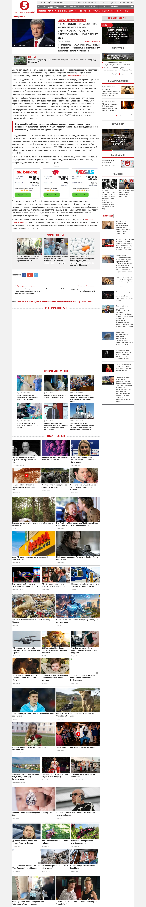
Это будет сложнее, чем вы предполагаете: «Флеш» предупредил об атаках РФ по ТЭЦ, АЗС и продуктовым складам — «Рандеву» (125, 245)
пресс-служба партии (77, 76)
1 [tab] (113, 74)
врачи (90, 302)
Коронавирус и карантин (77, 20)
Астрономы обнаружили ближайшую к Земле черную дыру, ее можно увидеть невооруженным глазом (33, 291)
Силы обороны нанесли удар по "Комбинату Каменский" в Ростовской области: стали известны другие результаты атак (124, 338)
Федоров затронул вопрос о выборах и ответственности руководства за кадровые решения (123, 354)
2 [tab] (116, 74)
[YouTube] (128, 2)
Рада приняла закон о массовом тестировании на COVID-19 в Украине (27, 397)
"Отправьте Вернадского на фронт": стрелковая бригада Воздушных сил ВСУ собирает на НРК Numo (110, 109)
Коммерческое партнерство (108, 161)
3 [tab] (119, 74)
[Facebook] (95, 2)
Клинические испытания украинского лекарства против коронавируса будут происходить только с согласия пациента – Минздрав (82, 261)
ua (89, 2)
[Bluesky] (124, 2)
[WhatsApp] (112, 2)
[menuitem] (42, 7)
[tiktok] (103, 2)
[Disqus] (56, 341)
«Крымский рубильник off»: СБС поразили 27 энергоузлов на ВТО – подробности (117, 70)
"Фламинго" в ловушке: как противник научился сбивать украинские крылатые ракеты (124, 296)
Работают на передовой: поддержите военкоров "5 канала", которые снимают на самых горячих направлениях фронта (110, 95)
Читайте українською (92, 40)
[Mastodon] (120, 2)
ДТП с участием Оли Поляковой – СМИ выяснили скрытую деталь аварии (123, 367)
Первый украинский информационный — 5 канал (24, 7)
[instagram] (99, 2)
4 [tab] (123, 74)
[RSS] (132, 2)
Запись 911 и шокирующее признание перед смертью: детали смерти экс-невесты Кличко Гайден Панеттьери (123, 227)
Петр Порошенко (49, 302)
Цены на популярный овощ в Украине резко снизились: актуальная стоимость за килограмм (124, 282)
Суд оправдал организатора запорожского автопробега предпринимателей (28, 259)
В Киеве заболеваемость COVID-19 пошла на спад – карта (27, 425)
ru (92, 2)
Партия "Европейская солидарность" (72, 302)
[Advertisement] (56, 182)
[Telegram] (107, 2)
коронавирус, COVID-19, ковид (29, 302)
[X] (116, 2)
